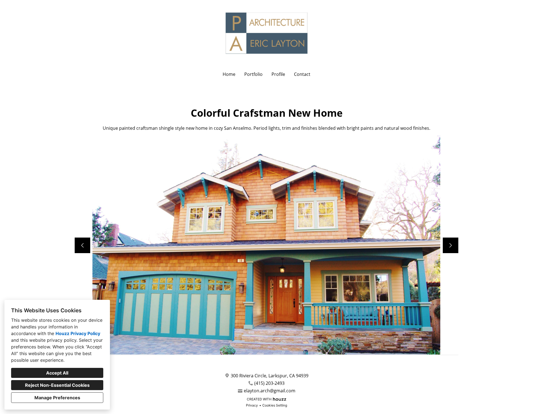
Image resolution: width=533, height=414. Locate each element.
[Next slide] (450, 245)
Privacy (252, 405)
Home (229, 74)
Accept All (57, 373)
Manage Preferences (57, 397)
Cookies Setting (274, 405)
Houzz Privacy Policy (78, 333)
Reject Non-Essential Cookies (57, 385)
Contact (302, 74)
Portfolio (253, 74)
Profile (278, 74)
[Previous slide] (82, 245)
